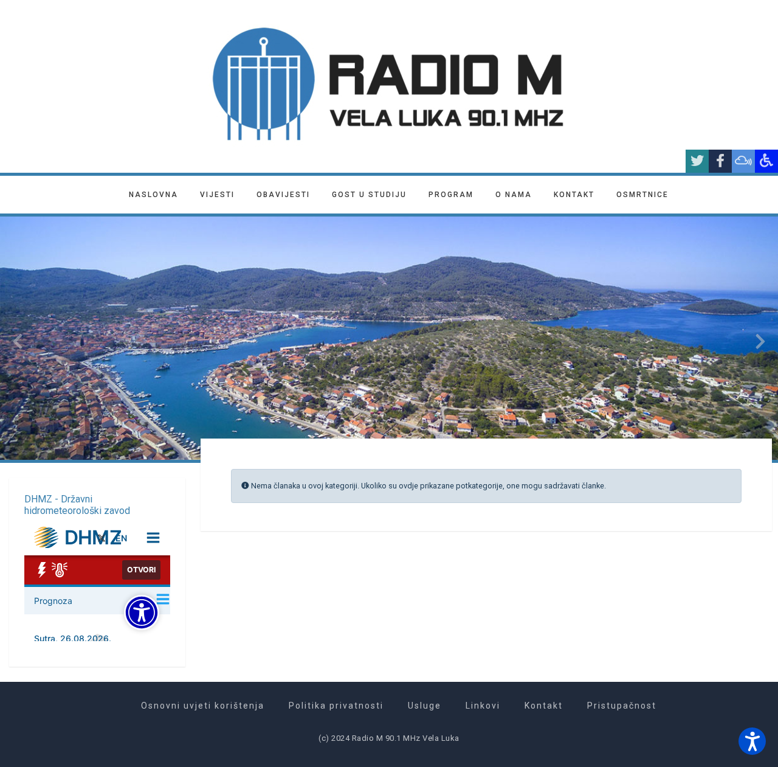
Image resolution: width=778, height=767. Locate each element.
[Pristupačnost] (766, 161)
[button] (752, 741)
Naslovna (153, 194)
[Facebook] (720, 161)
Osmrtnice (642, 194)
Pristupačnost (621, 705)
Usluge (424, 705)
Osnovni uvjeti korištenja (202, 705)
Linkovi (483, 705)
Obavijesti (283, 194)
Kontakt (574, 194)
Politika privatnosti (336, 705)
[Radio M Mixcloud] (743, 161)
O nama (513, 194)
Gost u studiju (369, 194)
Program (451, 194)
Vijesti (217, 194)
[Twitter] (697, 161)
